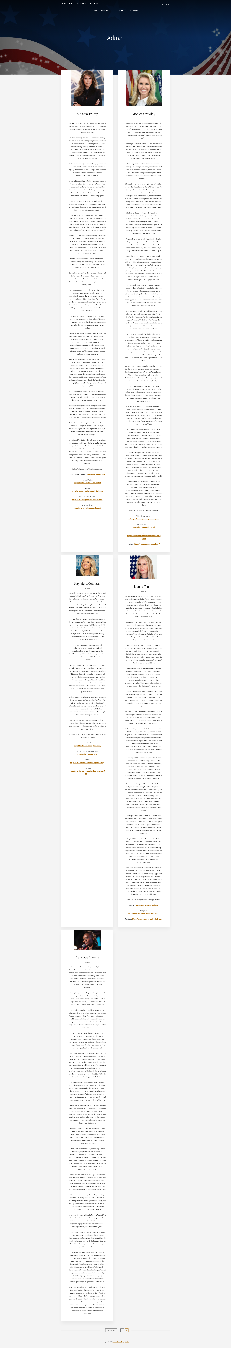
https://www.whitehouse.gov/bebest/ (87, 508)
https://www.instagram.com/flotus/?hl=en (87, 500)
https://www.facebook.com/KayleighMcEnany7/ (87, 763)
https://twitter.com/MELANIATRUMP (87, 483)
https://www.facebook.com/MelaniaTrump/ (87, 491)
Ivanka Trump (143, 587)
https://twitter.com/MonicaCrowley (143, 527)
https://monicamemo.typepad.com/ (147, 544)
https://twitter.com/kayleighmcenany (87, 746)
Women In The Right (80, 4)
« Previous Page (111, 1331)
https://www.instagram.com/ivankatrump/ (143, 913)
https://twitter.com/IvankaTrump (146, 905)
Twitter (127, 1342)
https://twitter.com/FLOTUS (95, 474)
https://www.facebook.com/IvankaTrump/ (147, 919)
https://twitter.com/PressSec (87, 754)
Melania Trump (87, 114)
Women (87, 119)
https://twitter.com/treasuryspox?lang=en (144, 519)
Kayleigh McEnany (87, 583)
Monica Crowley (143, 114)
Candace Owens (87, 957)
